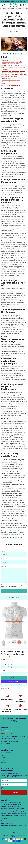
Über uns (3, 757)
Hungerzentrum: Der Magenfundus (12, 65)
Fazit (3, 83)
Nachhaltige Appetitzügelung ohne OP (13, 71)
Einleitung (5, 60)
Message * (4, 566)
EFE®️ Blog (4, 760)
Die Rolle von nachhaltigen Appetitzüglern (10, 77)
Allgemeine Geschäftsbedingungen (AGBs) (13, 826)
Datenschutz (5, 821)
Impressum (4, 818)
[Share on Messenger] (21, 54)
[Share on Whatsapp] (16, 54)
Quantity (3, 670)
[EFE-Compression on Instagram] (15, 721)
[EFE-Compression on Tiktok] (16, 721)
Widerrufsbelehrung (7, 823)
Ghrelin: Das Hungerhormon (10, 64)
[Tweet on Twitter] (10, 54)
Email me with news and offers (10, 788)
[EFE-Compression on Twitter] (11, 721)
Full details (5, 688)
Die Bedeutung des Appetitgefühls (12, 62)
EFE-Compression (15, 835)
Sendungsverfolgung (7, 753)
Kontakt (3, 762)
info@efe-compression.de (9, 741)
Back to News (14, 597)
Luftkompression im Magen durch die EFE (14, 67)
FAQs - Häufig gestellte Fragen (11, 85)
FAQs (2, 755)
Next (25, 620)
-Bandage (5, 69)
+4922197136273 (6, 744)
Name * (3, 551)
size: (7, 664)
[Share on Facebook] (8, 54)
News (4, 8)
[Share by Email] (18, 54)
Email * (3, 559)
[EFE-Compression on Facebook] (13, 721)
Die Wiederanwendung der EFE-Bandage (14, 74)
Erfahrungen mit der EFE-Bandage (12, 73)
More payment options (15, 685)
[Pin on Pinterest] (13, 54)
